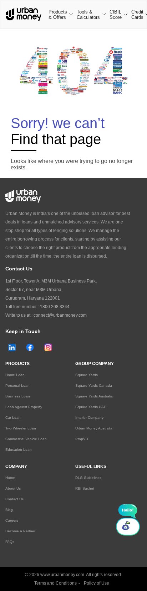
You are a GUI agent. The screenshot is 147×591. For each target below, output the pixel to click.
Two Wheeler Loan (20, 428)
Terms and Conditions (55, 583)
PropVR (81, 439)
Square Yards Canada (93, 385)
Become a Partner (20, 531)
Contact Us (14, 499)
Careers (11, 520)
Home (10, 478)
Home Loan (15, 375)
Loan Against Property (23, 407)
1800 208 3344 (55, 306)
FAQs (9, 542)
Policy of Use (96, 583)
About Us (13, 488)
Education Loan (18, 450)
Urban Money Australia (93, 428)
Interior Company (89, 417)
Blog (9, 510)
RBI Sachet (84, 488)
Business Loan (17, 396)
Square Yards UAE (90, 407)
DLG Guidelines (88, 478)
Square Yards (86, 375)
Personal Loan (17, 385)
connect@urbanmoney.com (60, 315)
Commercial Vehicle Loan (26, 439)
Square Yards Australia (94, 396)
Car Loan (13, 417)
